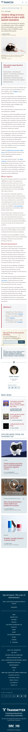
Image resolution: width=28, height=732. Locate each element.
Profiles (14, 622)
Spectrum (7, 11)
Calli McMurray (9, 472)
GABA (15, 352)
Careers (14, 667)
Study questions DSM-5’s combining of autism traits (17, 416)
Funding (6, 460)
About (14, 650)
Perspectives (14, 617)
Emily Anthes (6, 34)
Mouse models (11, 354)
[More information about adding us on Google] (21, 8)
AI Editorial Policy (14, 677)
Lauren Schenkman (17, 420)
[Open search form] (22, 2)
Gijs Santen (4, 280)
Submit (21, 342)
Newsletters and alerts (14, 657)
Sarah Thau (8, 543)
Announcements (14, 665)
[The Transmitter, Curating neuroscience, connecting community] (7, 2)
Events (14, 637)
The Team (14, 652)
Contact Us (14, 685)
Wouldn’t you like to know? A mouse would (14, 539)
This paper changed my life (14, 624)
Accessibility (14, 682)
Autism (14, 351)
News (2, 11)
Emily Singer (15, 428)
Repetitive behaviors (20, 354)
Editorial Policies (14, 675)
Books (14, 632)
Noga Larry (18, 409)
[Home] (14, 709)
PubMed (20, 314)
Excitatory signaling (8, 352)
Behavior (6, 535)
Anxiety (10, 351)
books (14, 634)
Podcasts (14, 627)
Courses (14, 639)
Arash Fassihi (15, 408)
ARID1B (16, 91)
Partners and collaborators (14, 655)
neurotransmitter (18, 206)
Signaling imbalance (8, 355)
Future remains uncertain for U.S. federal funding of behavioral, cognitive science (13, 466)
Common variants (20, 351)
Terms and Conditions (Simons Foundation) (14, 672)
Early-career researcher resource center (14, 660)
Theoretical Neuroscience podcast (12, 498)
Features (14, 619)
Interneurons (12, 353)
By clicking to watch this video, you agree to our (14, 493)
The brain (16, 355)
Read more (14, 607)
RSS (14, 670)
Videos (14, 629)
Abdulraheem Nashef (16, 410)
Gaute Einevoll (9, 509)
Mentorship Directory (14, 662)
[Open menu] (26, 2)
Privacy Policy (14, 680)
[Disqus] (14, 570)
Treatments (21, 355)
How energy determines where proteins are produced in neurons (12, 504)
